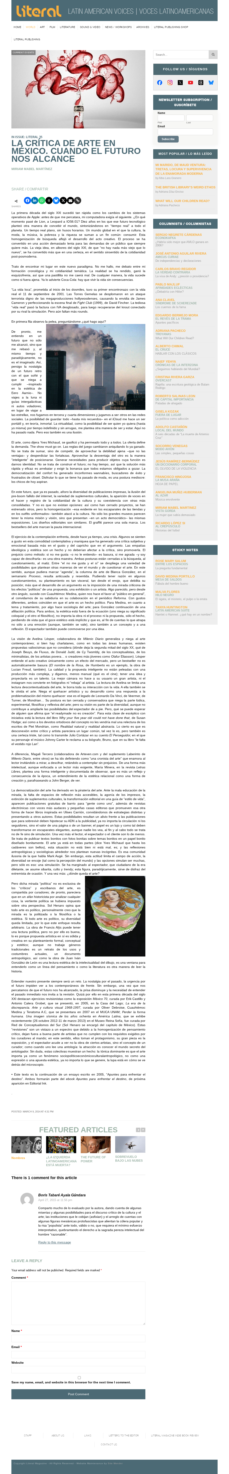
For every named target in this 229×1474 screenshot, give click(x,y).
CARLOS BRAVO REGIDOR (175, 269)
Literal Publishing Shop (171, 27)
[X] (180, 82)
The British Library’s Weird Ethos (185, 187)
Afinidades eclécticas (174, 288)
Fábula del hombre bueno (171, 583)
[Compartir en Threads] (49, 200)
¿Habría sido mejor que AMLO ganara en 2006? (181, 243)
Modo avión (164, 449)
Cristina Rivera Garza (174, 377)
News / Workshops (118, 27)
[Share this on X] (63, 200)
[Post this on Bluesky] (56, 200)
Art (42, 27)
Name (16, 1331)
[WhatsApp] (41, 200)
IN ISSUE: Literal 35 (26, 137)
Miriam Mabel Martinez (175, 507)
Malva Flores (167, 592)
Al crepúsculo (167, 526)
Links (87, 1435)
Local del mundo (169, 430)
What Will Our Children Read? (182, 201)
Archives (142, 27)
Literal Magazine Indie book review (175, 1435)
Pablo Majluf (167, 284)
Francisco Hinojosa (173, 477)
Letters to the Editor (124, 1435)
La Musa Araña (167, 480)
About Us (58, 1435)
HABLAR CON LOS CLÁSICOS (176, 353)
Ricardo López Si (170, 523)
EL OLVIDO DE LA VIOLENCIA (175, 468)
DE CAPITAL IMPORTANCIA (174, 399)
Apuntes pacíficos (167, 322)
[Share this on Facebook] (27, 200)
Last (188, 122)
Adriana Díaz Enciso (171, 191)
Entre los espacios (171, 564)
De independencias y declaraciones (178, 260)
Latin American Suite (172, 610)
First (160, 122)
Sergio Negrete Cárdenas (178, 234)
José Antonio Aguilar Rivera (180, 253)
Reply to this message (54, 1242)
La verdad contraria (172, 272)
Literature (67, 27)
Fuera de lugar (168, 415)
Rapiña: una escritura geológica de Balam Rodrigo (182, 386)
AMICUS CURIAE (167, 257)
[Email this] (70, 200)
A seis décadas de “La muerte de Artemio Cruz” (182, 435)
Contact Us (109, 1444)
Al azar (161, 495)
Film (52, 27)
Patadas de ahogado (168, 403)
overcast (163, 380)
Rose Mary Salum (170, 561)
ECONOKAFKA (165, 238)
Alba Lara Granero (170, 178)
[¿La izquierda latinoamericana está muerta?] (61, 1144)
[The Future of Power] (96, 1144)
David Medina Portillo (175, 576)
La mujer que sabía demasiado (175, 515)
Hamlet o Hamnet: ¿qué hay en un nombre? (183, 614)
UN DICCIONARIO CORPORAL (176, 464)
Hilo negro (164, 595)
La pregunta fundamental (171, 568)
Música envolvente (167, 499)
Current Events (23, 52)
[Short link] (77, 200)
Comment (19, 1277)
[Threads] (201, 82)
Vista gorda (165, 511)
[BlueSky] (211, 82)
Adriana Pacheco (169, 205)
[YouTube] (190, 82)
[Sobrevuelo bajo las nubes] (130, 1144)
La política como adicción (172, 418)
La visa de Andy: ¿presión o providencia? (182, 276)
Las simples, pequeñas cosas (174, 453)
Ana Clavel (165, 300)
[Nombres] (26, 1144)
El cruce (162, 349)
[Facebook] (160, 82)
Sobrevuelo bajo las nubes (129, 1159)
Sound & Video (90, 27)
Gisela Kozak (167, 411)
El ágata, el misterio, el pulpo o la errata (181, 599)
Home (17, 27)
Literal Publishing (27, 39)
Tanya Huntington (171, 607)
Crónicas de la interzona (176, 365)
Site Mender (115, 1463)
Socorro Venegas (171, 446)
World (30, 27)
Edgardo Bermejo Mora (176, 315)
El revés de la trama (173, 318)
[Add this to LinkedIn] (34, 200)
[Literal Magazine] (39, 15)
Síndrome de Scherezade (176, 303)
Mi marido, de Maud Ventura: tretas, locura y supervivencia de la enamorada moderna (183, 169)
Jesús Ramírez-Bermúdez (177, 461)
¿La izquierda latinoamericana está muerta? (61, 1161)
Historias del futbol (167, 530)
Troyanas (163, 334)
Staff (28, 1435)
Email (16, 1347)
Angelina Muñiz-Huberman (178, 492)
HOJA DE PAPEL (166, 484)
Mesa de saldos (168, 579)
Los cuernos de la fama (170, 307)
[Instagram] (170, 82)
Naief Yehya (165, 361)
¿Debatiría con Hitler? (169, 291)
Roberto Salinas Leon (175, 396)
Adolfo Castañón (171, 427)
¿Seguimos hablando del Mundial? (177, 369)
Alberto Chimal (169, 346)
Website (17, 1362)
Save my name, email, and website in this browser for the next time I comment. (71, 1382)
